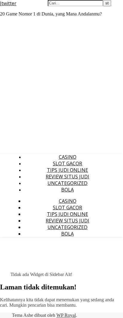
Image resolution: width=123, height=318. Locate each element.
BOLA (67, 189)
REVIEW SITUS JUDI (67, 176)
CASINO (67, 157)
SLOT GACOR (67, 163)
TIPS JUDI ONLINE (67, 170)
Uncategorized (67, 183)
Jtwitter (8, 3)
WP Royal (66, 315)
